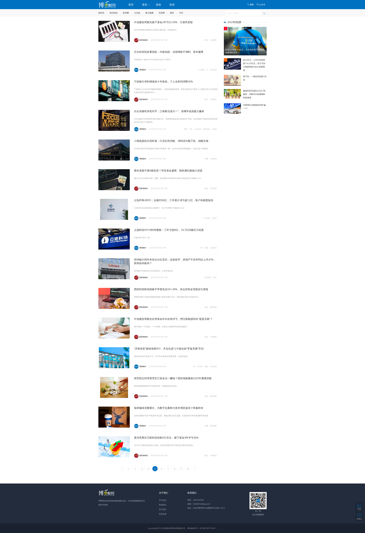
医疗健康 (149, 12)
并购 (185, 129)
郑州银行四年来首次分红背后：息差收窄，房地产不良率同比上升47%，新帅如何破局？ (175, 261)
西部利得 (213, 307)
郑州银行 (208, 277)
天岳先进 (213, 366)
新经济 (101, 12)
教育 (172, 12)
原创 (158, 4)
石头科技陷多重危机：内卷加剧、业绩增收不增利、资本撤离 (168, 51)
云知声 (214, 218)
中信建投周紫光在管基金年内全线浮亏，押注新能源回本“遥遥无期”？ (173, 319)
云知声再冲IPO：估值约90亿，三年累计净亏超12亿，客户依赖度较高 (173, 200)
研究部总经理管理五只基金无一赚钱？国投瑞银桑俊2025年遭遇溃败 (173, 378)
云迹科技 (213, 248)
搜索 (252, 4)
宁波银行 (213, 99)
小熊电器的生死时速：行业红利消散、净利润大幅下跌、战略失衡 (171, 141)
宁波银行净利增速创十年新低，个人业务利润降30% (163, 81)
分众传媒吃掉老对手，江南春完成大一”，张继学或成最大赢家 (169, 111)
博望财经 (142, 69)
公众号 (262, 4)
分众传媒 (197, 129)
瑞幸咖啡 (213, 426)
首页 (130, 4)
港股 (206, 248)
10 (188, 468)
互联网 (162, 12)
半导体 (200, 366)
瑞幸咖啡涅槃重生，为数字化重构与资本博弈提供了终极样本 (168, 408)
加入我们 (162, 509)
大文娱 (137, 12)
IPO (201, 248)
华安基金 (213, 188)
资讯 (145, 4)
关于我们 (162, 500)
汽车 (181, 12)
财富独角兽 (143, 40)
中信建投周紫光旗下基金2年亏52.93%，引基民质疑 (163, 22)
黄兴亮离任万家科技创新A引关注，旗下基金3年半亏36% (166, 437)
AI (207, 69)
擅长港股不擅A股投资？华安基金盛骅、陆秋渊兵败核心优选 (168, 170)
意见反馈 (162, 514)
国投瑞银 (213, 396)
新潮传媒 (206, 129)
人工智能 (201, 69)
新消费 (126, 12)
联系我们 (162, 504)
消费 (206, 159)
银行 (206, 99)
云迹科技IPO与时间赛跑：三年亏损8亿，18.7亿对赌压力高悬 (169, 230)
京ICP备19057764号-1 (208, 528)
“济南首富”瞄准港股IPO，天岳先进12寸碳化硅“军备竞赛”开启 (169, 348)
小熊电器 (213, 159)
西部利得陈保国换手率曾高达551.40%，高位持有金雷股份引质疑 (171, 289)
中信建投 (213, 40)
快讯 (172, 4)
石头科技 (213, 69)
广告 (190, 129)
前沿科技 (114, 12)
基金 (206, 40)
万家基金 (213, 455)
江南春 (214, 129)
